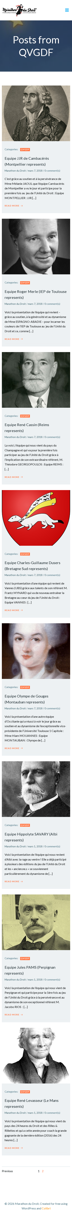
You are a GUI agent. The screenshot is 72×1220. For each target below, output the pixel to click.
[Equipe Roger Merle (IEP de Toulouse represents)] (36, 246)
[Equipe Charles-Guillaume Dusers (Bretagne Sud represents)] (36, 517)
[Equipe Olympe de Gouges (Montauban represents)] (36, 650)
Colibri (46, 1208)
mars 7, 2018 (35, 170)
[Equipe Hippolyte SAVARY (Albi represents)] (36, 788)
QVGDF (25, 149)
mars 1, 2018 (35, 846)
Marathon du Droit (15, 170)
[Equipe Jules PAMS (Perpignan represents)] (36, 922)
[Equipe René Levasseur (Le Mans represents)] (36, 1055)
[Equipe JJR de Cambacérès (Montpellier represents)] (36, 113)
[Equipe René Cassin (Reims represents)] (36, 379)
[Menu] (67, 10)
